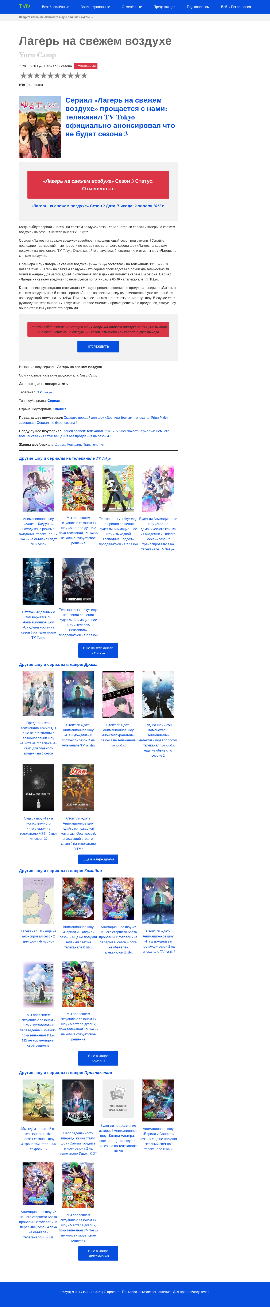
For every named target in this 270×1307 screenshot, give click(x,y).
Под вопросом (198, 6)
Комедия (74, 444)
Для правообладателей (191, 1291)
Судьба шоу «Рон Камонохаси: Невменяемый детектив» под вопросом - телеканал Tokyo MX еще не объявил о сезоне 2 (158, 740)
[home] (24, 7)
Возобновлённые (55, 6)
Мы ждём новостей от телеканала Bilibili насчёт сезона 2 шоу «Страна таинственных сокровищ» (38, 1138)
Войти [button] (226, 6)
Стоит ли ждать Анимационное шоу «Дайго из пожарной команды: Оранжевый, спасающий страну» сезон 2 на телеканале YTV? (78, 833)
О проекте (112, 1291)
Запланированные (95, 6)
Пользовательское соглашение (146, 1291)
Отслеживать (98, 346)
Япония (59, 408)
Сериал (53, 400)
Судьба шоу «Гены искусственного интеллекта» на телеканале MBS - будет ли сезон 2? (38, 828)
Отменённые (132, 6)
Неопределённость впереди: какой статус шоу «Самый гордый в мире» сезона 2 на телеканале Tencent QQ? (78, 1143)
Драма (60, 444)
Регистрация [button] (241, 6)
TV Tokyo (44, 392)
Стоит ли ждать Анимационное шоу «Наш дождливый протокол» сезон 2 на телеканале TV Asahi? (78, 735)
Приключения (93, 444)
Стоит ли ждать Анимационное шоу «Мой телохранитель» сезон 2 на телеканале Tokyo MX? (118, 735)
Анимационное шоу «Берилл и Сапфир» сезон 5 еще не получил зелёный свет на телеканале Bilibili (78, 937)
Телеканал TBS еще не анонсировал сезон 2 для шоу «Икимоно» (38, 936)
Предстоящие (164, 6)
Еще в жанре (98, 859)
